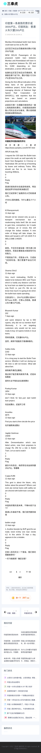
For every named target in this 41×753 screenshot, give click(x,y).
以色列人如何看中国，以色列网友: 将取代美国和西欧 (22, 678)
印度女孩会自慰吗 (13, 682)
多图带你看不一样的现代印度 (17, 691)
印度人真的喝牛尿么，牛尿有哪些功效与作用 (22, 709)
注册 (32, 12)
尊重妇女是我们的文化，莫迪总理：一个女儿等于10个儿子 (22, 718)
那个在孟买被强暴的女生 (16, 713)
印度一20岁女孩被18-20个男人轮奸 (19, 687)
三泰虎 (12, 588)
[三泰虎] (10, 4)
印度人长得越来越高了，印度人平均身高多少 (22, 704)
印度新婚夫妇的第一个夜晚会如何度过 (20, 695)
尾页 (20, 577)
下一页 (28, 572)
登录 (23, 12)
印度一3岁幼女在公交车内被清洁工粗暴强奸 (22, 700)
